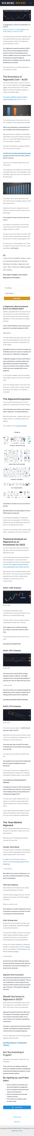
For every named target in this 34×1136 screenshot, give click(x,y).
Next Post (17, 1121)
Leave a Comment (8, 29)
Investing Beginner (20, 29)
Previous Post (17, 1117)
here (17, 92)
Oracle (16, 951)
